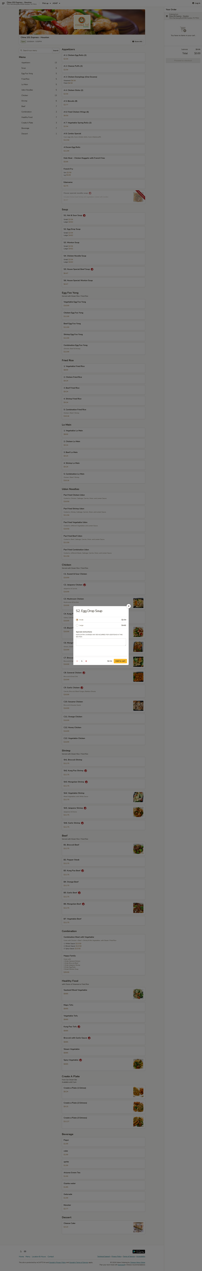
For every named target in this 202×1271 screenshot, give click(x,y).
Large (81, 625)
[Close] (129, 606)
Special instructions (84, 632)
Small (81, 620)
